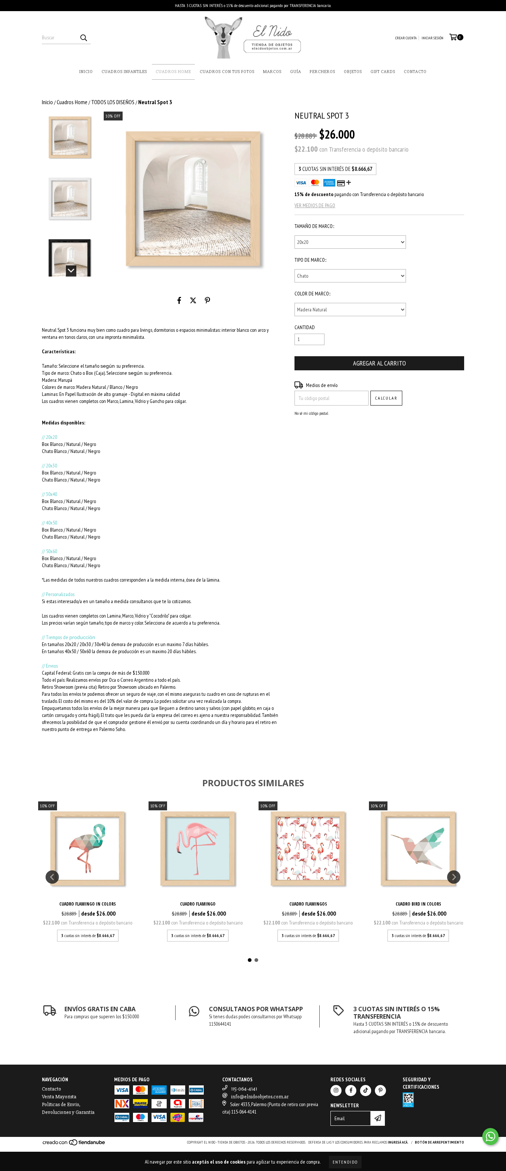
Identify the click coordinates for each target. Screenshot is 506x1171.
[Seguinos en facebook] (350, 1090)
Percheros (322, 72)
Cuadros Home (173, 72)
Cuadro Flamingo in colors (87, 904)
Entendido (345, 1162)
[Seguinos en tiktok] (365, 1090)
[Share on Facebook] (179, 300)
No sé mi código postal (311, 413)
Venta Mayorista (59, 1097)
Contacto (415, 72)
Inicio (86, 72)
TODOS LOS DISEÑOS (112, 102)
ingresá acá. (398, 1142)
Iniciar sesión (432, 38)
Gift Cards (382, 72)
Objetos (353, 72)
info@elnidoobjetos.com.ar (260, 1097)
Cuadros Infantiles (124, 72)
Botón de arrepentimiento (439, 1142)
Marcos (272, 72)
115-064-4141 (244, 1089)
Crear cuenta (406, 38)
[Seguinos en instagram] (336, 1090)
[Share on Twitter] (193, 300)
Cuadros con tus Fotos (227, 72)
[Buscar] (83, 37)
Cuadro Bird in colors (418, 904)
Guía (295, 72)
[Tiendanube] (74, 1144)
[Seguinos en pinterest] (380, 1090)
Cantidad (304, 327)
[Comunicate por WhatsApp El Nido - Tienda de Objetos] (490, 1136)
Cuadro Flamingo (198, 904)
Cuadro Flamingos (308, 904)
